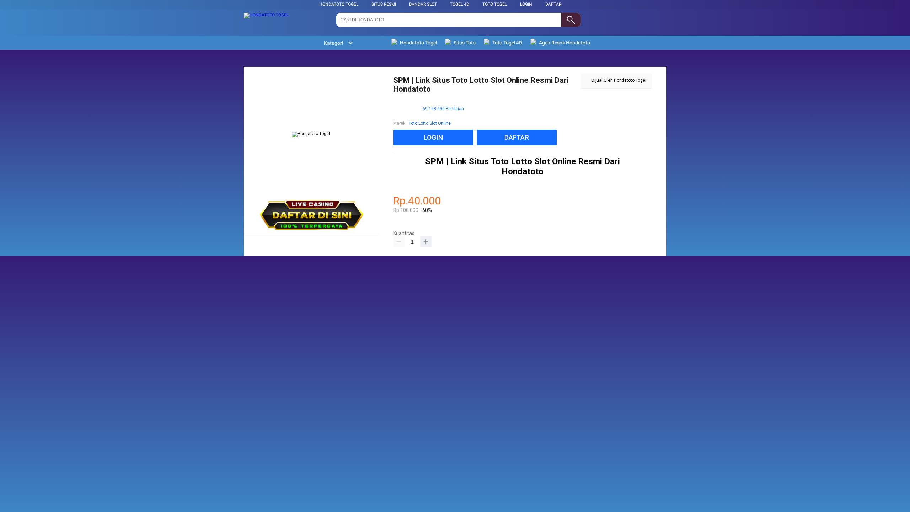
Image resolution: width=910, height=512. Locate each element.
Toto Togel (494, 4)
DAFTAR (553, 4)
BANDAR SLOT (423, 4)
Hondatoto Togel (338, 4)
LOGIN (526, 4)
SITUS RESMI (383, 4)
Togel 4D (459, 4)
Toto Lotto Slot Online (430, 123)
